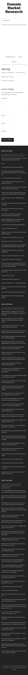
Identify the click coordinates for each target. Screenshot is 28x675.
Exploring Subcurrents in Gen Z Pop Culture (11, 241)
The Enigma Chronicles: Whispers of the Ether (12, 237)
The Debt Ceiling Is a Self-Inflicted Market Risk (12, 167)
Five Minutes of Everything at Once (9, 590)
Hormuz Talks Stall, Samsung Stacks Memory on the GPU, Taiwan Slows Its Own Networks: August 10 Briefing (13, 438)
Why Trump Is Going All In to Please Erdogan (12, 459)
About (2, 163)
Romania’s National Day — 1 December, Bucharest (13, 283)
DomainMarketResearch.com (19, 666)
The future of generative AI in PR (9, 228)
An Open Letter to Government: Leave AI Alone (12, 463)
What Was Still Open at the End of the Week (11, 586)
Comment (4, 98)
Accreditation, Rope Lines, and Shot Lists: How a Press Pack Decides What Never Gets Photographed (13, 370)
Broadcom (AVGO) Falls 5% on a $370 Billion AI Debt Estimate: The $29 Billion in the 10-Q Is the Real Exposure (13, 510)
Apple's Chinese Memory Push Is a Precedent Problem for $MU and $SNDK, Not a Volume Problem (12, 320)
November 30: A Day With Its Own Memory (11, 259)
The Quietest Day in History (7, 275)
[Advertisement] (14, 40)
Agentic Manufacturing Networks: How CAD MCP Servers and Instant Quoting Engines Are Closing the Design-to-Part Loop (14, 606)
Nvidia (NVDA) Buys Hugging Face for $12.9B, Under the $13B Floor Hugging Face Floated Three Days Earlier (13, 313)
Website (3, 131)
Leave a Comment (20, 72)
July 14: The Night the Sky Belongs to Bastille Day (13, 292)
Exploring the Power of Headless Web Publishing (13, 224)
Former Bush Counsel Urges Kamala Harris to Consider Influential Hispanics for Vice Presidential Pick (13, 172)
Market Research (22, 667)
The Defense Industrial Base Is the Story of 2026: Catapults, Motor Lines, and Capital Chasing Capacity (13, 388)
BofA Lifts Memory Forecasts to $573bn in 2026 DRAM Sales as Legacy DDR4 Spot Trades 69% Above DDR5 (13, 533)
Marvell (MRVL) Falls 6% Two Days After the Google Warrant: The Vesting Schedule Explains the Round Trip (13, 497)
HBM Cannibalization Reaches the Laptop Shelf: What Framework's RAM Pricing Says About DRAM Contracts (13, 645)
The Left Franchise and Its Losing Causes (11, 178)
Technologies (5, 667)
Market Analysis (13, 667)
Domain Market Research (14, 8)
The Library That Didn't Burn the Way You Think (12, 255)
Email (3, 123)
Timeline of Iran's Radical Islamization (10, 279)
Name (3, 115)
